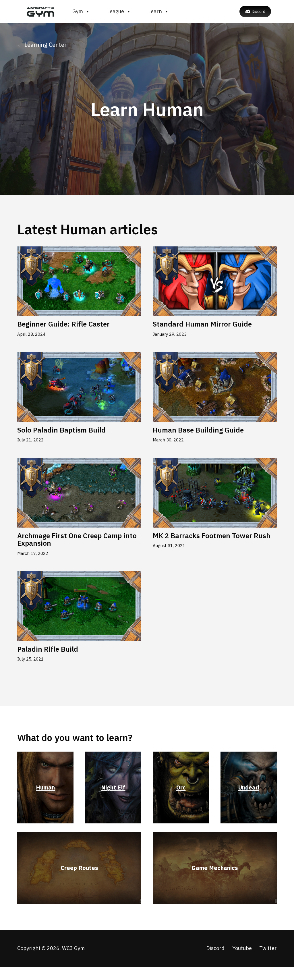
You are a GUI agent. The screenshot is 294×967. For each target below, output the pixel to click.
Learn (155, 11)
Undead (248, 787)
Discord (258, 11)
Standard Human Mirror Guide (202, 324)
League (115, 11)
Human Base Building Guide (198, 430)
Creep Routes (79, 868)
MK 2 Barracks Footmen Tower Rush (211, 535)
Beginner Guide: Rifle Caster (63, 324)
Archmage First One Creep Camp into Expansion (77, 539)
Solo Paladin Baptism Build (61, 430)
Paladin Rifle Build (47, 649)
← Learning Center (42, 45)
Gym (77, 11)
